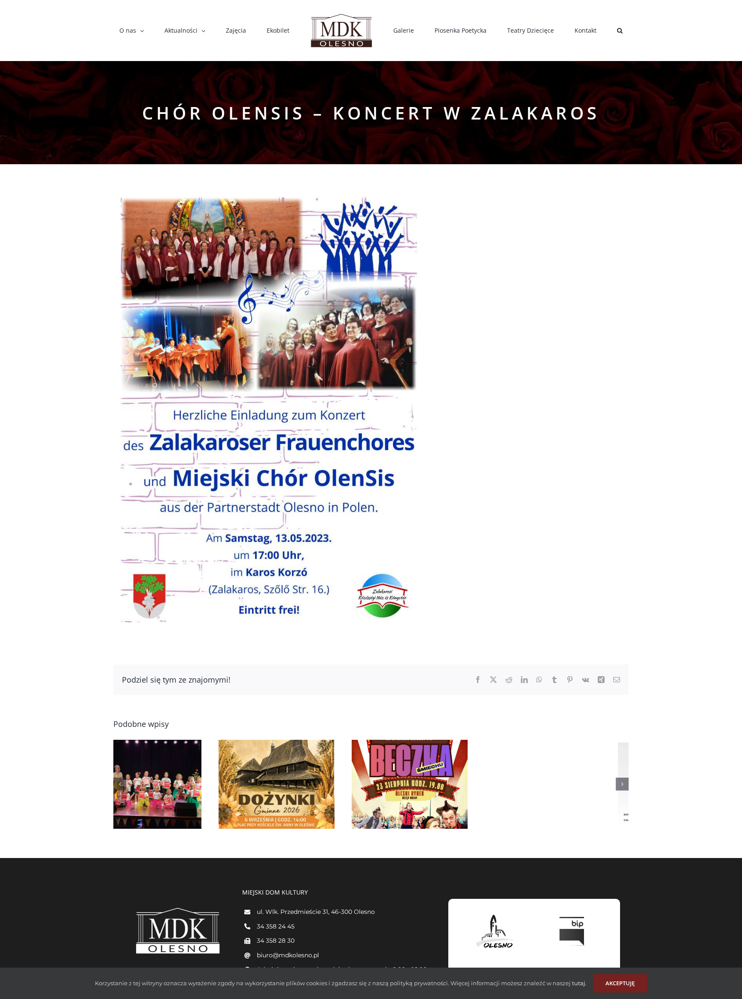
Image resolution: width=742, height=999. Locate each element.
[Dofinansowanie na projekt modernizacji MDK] (571, 784)
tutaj (578, 983)
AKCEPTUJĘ (620, 983)
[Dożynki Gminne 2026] (171, 784)
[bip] (572, 915)
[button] (570, 30)
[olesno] (495, 915)
